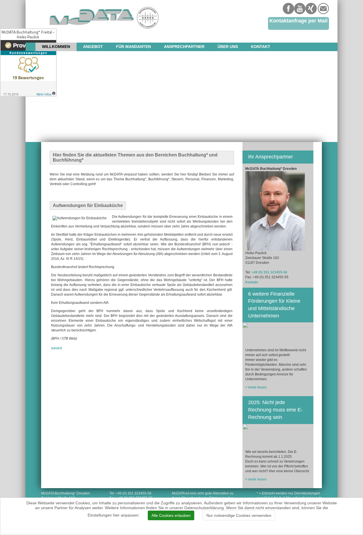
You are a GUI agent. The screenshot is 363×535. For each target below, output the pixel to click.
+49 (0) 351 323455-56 (269, 272)
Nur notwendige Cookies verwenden (238, 515)
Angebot (93, 46)
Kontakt (260, 46)
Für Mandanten (133, 46)
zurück (56, 348)
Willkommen (56, 46)
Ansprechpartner (184, 46)
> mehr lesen (255, 387)
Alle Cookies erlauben (171, 515)
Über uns (228, 46)
